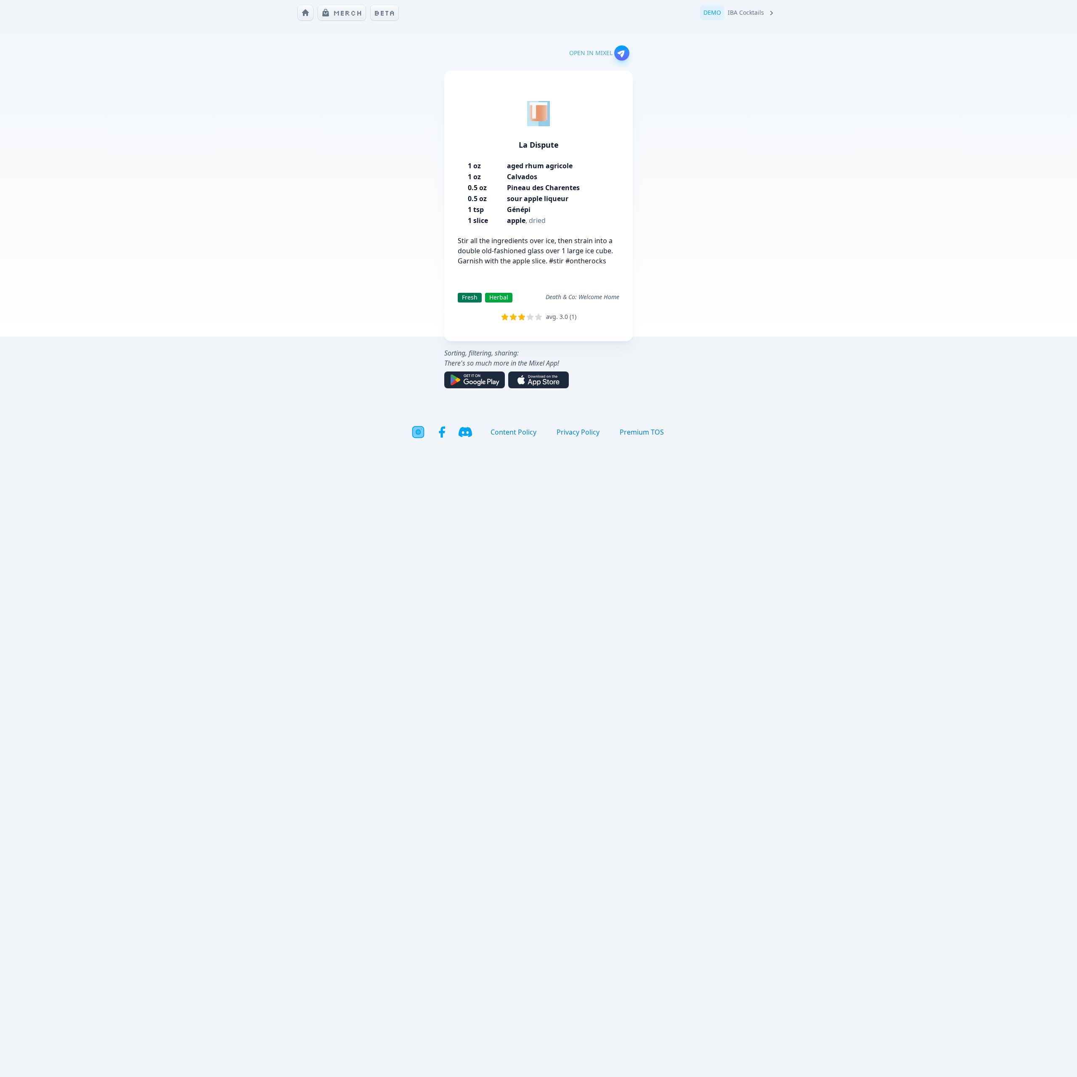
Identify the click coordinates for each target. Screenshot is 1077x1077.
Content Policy (513, 432)
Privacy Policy (578, 432)
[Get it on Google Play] (474, 379)
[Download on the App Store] (538, 379)
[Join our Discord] (465, 432)
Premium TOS (642, 432)
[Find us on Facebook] (441, 432)
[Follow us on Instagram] (418, 432)
